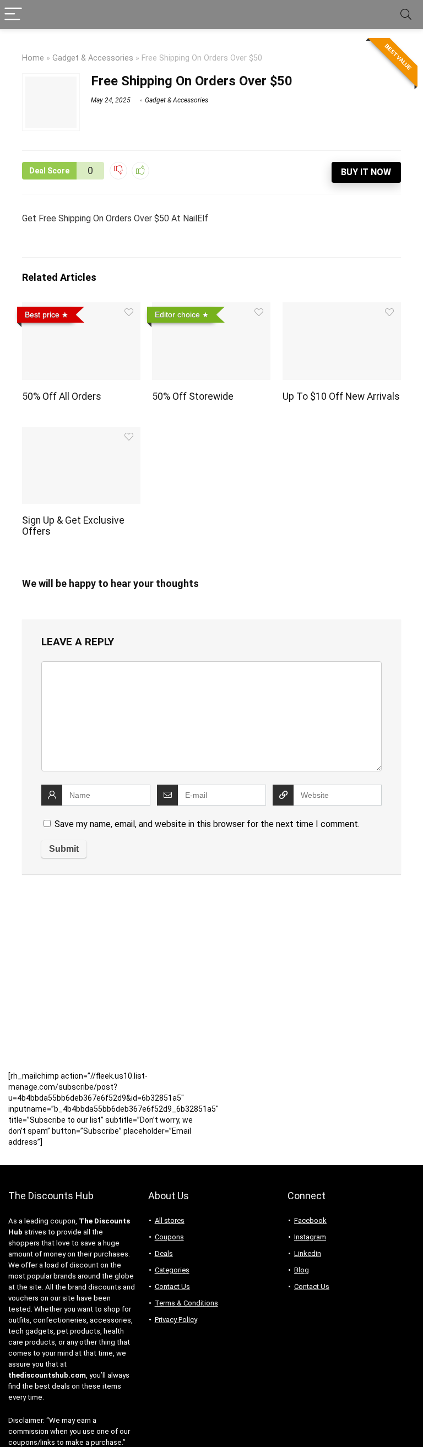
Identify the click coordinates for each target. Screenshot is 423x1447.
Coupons (169, 1237)
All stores (170, 1220)
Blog (301, 1270)
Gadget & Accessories (92, 58)
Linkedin (307, 1253)
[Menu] (13, 14)
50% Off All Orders (61, 396)
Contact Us (172, 1286)
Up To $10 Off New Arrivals (341, 396)
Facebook (310, 1220)
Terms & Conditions (186, 1303)
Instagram (310, 1237)
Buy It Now (366, 172)
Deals (164, 1253)
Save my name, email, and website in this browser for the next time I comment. (207, 824)
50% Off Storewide (193, 396)
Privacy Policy (176, 1319)
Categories (172, 1270)
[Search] (406, 14)
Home (33, 58)
